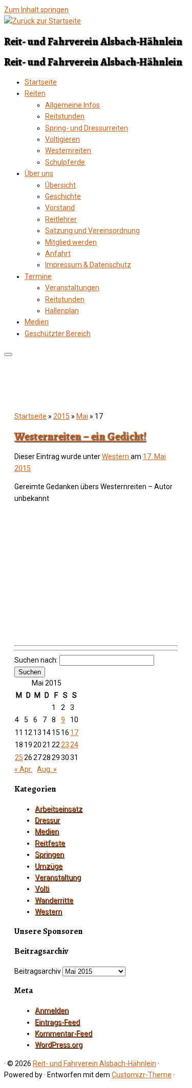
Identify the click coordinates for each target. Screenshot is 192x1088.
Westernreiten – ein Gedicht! (80, 436)
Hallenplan (62, 311)
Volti (42, 888)
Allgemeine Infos (72, 105)
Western (116, 456)
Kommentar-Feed (63, 1033)
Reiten (35, 93)
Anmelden (52, 1010)
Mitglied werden (71, 242)
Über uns (39, 173)
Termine (38, 276)
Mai (82, 416)
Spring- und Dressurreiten (86, 128)
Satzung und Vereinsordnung (92, 230)
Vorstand (60, 208)
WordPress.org (58, 1045)
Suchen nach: (36, 660)
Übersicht (60, 185)
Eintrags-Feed (57, 1022)
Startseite (41, 82)
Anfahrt (58, 253)
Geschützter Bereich (58, 334)
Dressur (47, 820)
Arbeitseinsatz (58, 809)
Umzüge (48, 866)
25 (19, 757)
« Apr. (23, 769)
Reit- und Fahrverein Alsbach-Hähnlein (94, 1063)
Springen (49, 854)
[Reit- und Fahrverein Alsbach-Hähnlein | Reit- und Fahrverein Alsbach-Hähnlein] (42, 21)
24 (74, 745)
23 (65, 745)
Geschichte (63, 196)
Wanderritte (54, 900)
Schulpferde (65, 162)
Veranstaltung (58, 877)
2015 (61, 416)
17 (74, 732)
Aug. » (47, 769)
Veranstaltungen (72, 288)
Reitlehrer (61, 219)
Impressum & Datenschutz (88, 265)
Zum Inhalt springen (36, 10)
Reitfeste (50, 843)
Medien (37, 322)
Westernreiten (68, 150)
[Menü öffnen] (8, 354)
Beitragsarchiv (37, 971)
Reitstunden (64, 116)
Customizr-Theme (142, 1075)
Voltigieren (62, 139)
